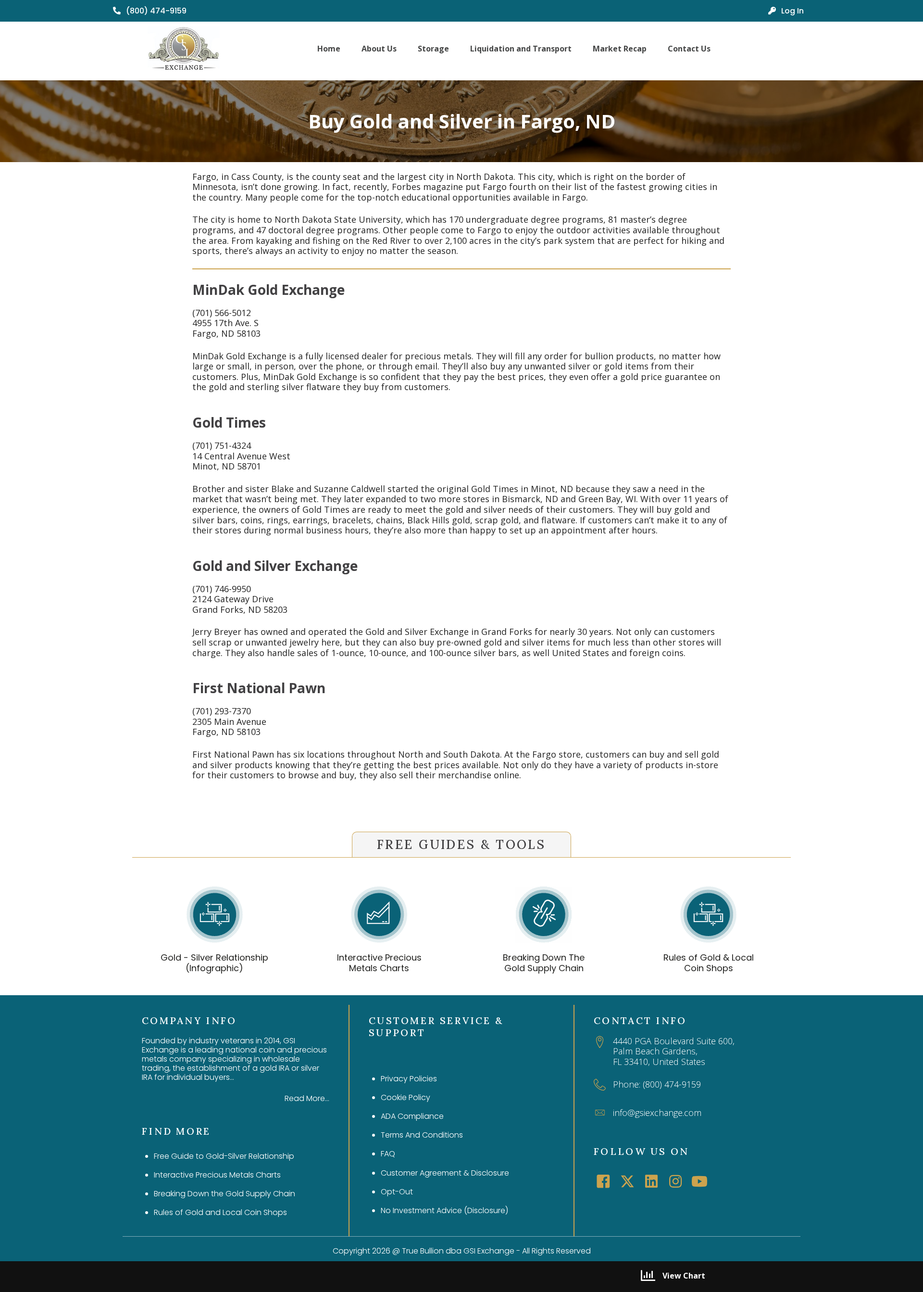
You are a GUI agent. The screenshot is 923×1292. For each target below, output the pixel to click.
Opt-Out (397, 1191)
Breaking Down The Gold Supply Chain (544, 962)
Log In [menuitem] (791, 10)
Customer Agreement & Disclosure (445, 1172)
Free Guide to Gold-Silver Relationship (224, 1156)
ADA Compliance (412, 1116)
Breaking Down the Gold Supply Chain (224, 1193)
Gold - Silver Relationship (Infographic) (214, 962)
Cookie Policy (405, 1097)
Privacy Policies (409, 1078)
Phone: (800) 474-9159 (657, 1084)
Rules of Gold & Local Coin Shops (708, 962)
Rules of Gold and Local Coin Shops (220, 1212)
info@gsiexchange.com (657, 1112)
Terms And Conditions (422, 1134)
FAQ (388, 1153)
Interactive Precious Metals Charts (379, 962)
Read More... (307, 1098)
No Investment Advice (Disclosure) (444, 1210)
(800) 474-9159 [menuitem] (155, 10)
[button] (603, 1181)
